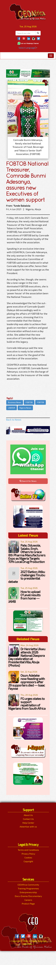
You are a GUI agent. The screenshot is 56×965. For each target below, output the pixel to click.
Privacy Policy (28, 853)
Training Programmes (28, 888)
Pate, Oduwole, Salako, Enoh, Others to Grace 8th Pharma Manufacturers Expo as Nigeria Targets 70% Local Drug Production (26, 553)
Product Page (28, 903)
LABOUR (11, 408)
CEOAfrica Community (28, 884)
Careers (28, 900)
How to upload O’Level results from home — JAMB (24, 596)
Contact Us (28, 819)
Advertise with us (28, 826)
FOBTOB (29, 402)
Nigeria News (25, 408)
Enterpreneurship (28, 892)
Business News (14, 402)
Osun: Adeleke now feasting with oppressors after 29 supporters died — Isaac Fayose (26, 681)
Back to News (13, 419)
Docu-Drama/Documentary (28, 896)
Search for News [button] (28, 481)
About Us (28, 815)
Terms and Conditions (28, 850)
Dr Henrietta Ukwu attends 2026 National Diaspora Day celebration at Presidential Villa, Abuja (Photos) (26, 657)
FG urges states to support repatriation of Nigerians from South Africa (27, 703)
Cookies (28, 857)
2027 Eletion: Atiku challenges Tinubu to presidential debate (26, 576)
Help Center (28, 822)
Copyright (28, 861)
